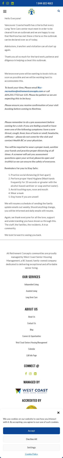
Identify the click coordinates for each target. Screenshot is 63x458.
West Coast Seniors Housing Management (31, 342)
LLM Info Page (31, 355)
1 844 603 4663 (44, 3)
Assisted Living (31, 290)
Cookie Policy (31, 454)
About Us (31, 316)
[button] (58, 412)
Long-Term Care (31, 297)
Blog (31, 329)
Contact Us (31, 323)
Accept (31, 430)
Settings (31, 447)
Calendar (31, 348)
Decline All (31, 439)
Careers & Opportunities (31, 336)
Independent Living (31, 284)
